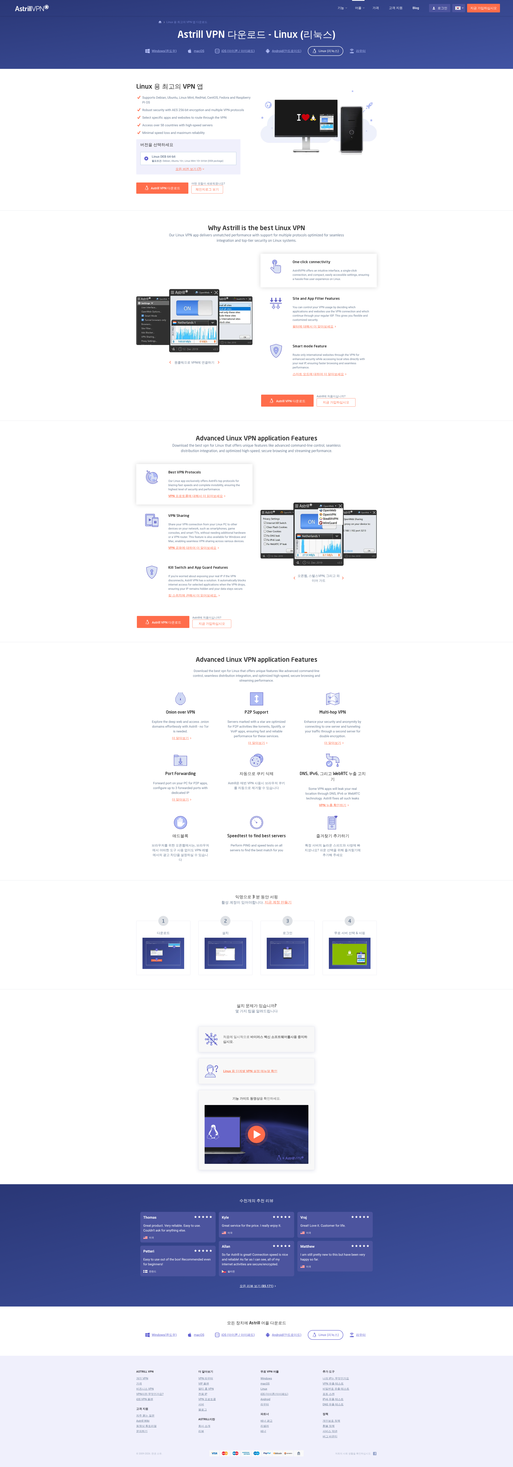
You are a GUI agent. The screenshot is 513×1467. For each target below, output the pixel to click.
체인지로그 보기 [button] (207, 189)
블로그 (202, 1409)
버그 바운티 (330, 1436)
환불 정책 (328, 1426)
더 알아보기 (180, 738)
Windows (266, 1378)
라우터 (361, 51)
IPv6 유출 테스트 (333, 1399)
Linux (264, 1389)
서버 (201, 1404)
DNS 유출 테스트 (333, 1404)
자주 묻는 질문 (145, 1415)
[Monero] (288, 1453)
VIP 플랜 (203, 1383)
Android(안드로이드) (286, 51)
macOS (199, 51)
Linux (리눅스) (329, 51)
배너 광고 (266, 1421)
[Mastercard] (225, 1453)
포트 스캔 (328, 1394)
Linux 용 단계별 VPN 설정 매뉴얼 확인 (250, 1071)
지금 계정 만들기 (278, 902)
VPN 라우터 (205, 1378)
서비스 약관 (330, 1431)
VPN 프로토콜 (207, 1399)
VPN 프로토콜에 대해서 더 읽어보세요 (195, 496)
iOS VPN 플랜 (144, 1399)
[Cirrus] (256, 1453)
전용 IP (202, 1394)
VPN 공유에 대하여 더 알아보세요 (192, 548)
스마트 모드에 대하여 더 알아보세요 (318, 374)
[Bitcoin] (278, 1453)
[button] (341, 8)
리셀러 (265, 1426)
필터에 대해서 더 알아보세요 (313, 326)
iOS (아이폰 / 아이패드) (238, 51)
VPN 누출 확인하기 (332, 805)
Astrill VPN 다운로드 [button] (165, 188)
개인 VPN (142, 1378)
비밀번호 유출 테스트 (336, 1389)
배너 (263, 1431)
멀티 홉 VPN (206, 1389)
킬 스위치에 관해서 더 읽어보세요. (192, 595)
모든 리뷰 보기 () (256, 1286)
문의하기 (141, 1431)
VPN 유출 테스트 (333, 1383)
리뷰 (201, 1431)
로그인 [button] (442, 8)
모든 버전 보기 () (188, 169)
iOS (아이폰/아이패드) (274, 1394)
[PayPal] (267, 1453)
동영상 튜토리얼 (146, 1426)
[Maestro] (235, 1453)
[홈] (160, 22)
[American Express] (246, 1453)
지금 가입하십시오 (483, 8)
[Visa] (214, 1453)
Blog (416, 8)
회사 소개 (204, 1426)
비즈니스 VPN (145, 1389)
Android (265, 1399)
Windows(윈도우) (164, 51)
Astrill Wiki (142, 1421)
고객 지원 (396, 8)
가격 (376, 8)
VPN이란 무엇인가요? (150, 1394)
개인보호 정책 (331, 1421)
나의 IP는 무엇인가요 (336, 1378)
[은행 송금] (299, 1453)
